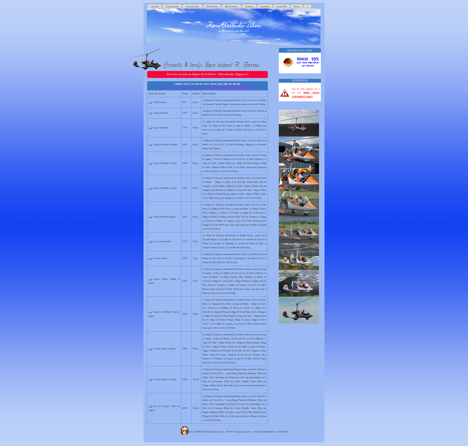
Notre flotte (212, 6)
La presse (264, 6)
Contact (249, 6)
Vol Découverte (159, 102)
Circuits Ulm (172, 6)
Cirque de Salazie (160, 113)
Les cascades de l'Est (162, 241)
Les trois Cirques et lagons (164, 348)
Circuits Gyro (192, 6)
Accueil (154, 6)
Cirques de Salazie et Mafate (165, 144)
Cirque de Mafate (160, 127)
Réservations (231, 6)
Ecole (297, 6)
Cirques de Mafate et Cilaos (165, 188)
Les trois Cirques (160, 258)
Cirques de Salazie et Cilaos (165, 163)
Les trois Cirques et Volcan (164, 379)
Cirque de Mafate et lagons (164, 216)
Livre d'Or (282, 6)
